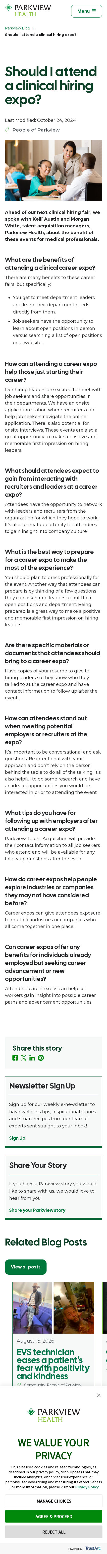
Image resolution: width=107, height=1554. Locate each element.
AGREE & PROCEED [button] (54, 1516)
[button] (99, 1395)
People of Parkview (36, 130)
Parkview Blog (17, 28)
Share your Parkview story (37, 1210)
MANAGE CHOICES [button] (54, 1501)
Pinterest (41, 1058)
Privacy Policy (86, 1486)
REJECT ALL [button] (53, 1532)
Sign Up (17, 1138)
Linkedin (32, 1058)
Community (34, 1385)
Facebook (15, 1058)
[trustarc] (92, 1549)
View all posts (26, 1267)
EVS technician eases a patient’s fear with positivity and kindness (53, 1364)
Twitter (23, 1058)
